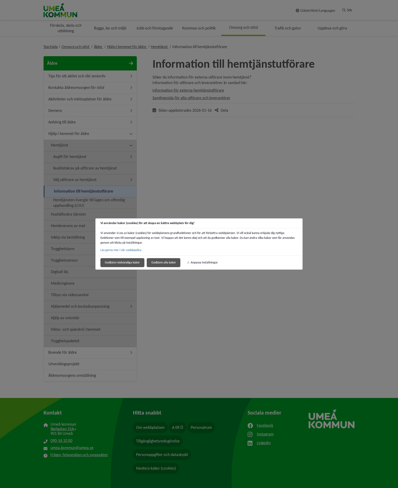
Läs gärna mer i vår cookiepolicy (120, 250)
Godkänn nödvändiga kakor (122, 262)
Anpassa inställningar (204, 262)
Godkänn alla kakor (163, 262)
